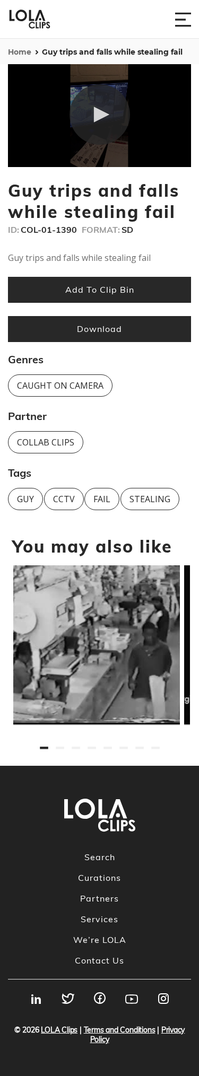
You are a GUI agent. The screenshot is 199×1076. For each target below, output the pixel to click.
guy (25, 499)
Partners (99, 898)
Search (99, 857)
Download (99, 328)
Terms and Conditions (119, 1030)
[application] (99, 115)
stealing (149, 499)
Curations (99, 877)
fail (101, 499)
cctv (64, 499)
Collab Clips (45, 442)
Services (99, 919)
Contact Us (99, 960)
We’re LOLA (99, 939)
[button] (100, 114)
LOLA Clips (59, 1030)
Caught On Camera (60, 385)
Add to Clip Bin (99, 289)
